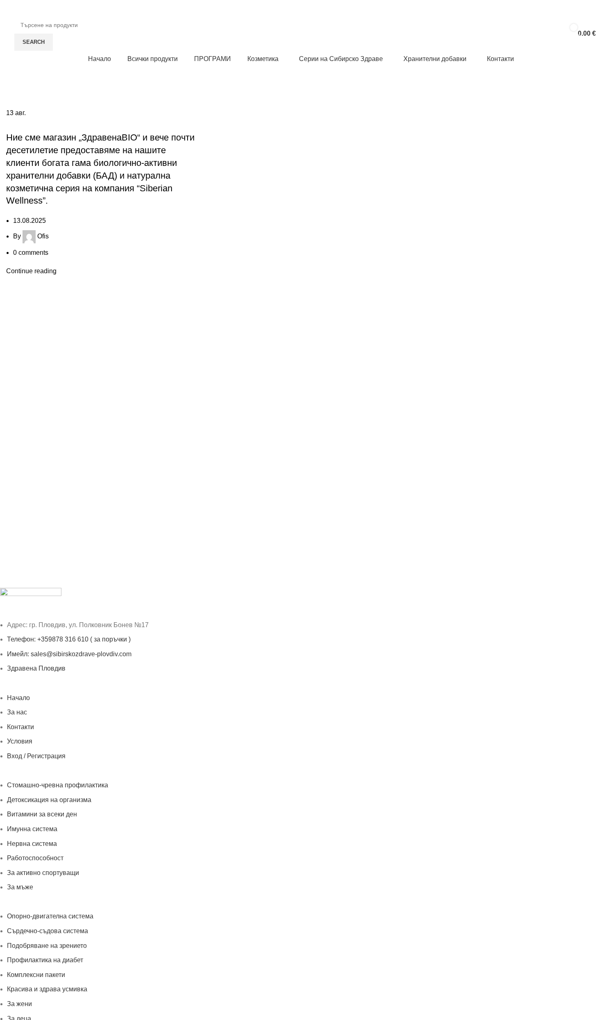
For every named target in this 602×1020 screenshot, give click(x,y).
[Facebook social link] (591, 8)
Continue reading (31, 270)
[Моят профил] (12, 8)
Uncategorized (31, 123)
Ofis (43, 236)
